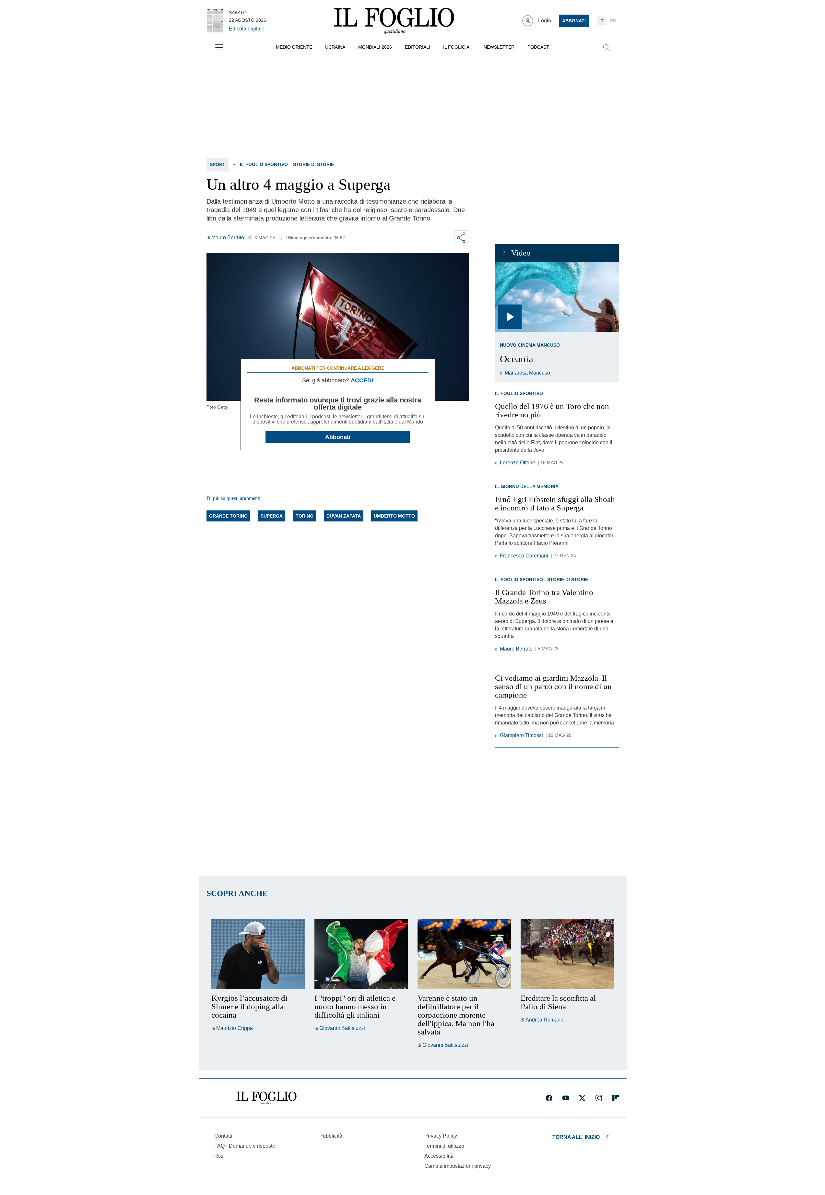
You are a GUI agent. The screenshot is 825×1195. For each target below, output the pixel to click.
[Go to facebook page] (549, 1098)
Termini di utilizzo (444, 1146)
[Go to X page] (582, 1098)
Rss (218, 1156)
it (601, 20)
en (613, 20)
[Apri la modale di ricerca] (606, 47)
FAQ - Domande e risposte (244, 1146)
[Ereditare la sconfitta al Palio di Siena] (567, 954)
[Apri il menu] (219, 47)
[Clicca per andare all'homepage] (266, 1098)
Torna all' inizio (576, 1137)
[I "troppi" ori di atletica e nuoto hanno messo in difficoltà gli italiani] (361, 954)
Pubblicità (330, 1136)
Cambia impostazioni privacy (457, 1166)
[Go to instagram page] (598, 1098)
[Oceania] (557, 297)
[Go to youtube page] (565, 1098)
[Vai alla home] (394, 21)
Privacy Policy (440, 1136)
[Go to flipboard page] (615, 1098)
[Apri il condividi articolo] (461, 237)
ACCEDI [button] (362, 380)
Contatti (223, 1136)
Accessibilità (439, 1156)
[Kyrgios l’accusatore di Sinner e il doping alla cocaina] (258, 954)
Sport (217, 164)
